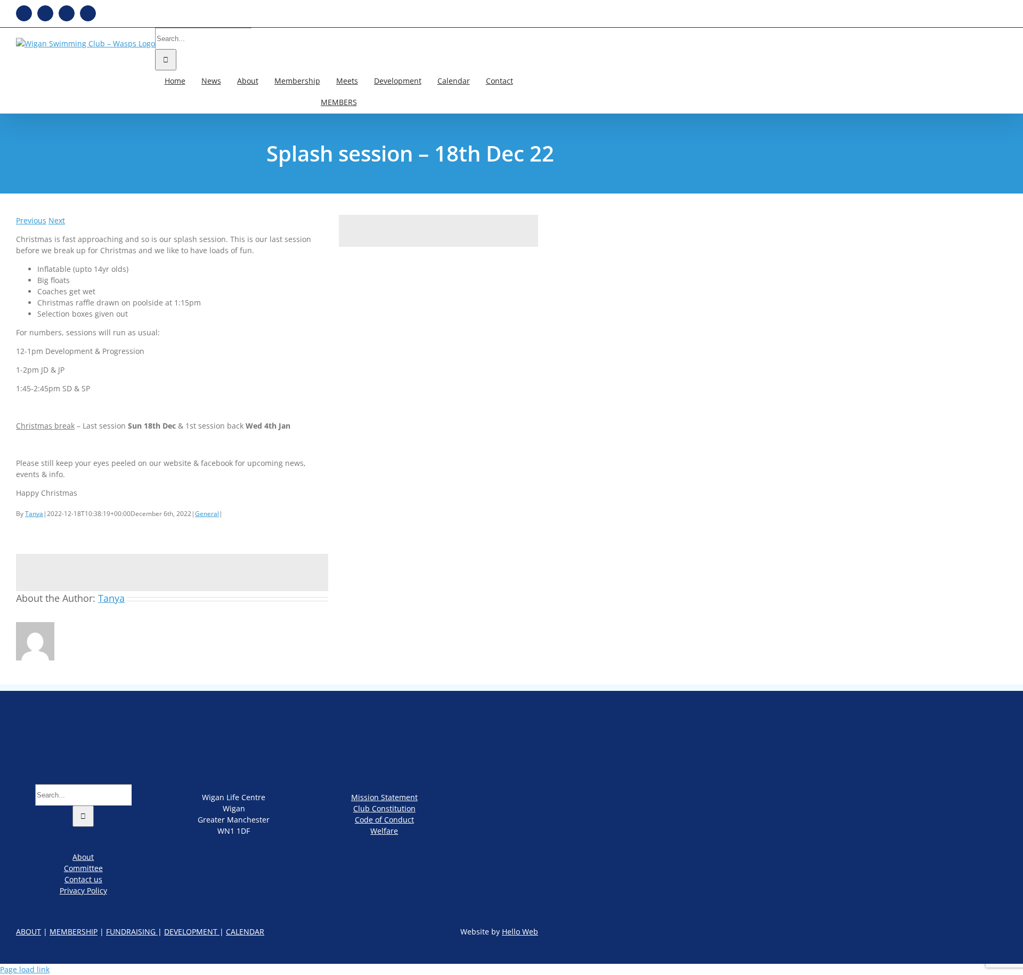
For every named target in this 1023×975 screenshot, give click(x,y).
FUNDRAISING (132, 931)
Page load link (25, 969)
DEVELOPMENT (192, 931)
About (83, 857)
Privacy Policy (83, 890)
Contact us (83, 879)
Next (56, 220)
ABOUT (28, 931)
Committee (83, 868)
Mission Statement (384, 797)
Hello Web (520, 931)
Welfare (384, 831)
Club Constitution (384, 808)
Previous (31, 220)
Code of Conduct (384, 820)
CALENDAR (245, 931)
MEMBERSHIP (74, 931)
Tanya (34, 513)
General (207, 513)
